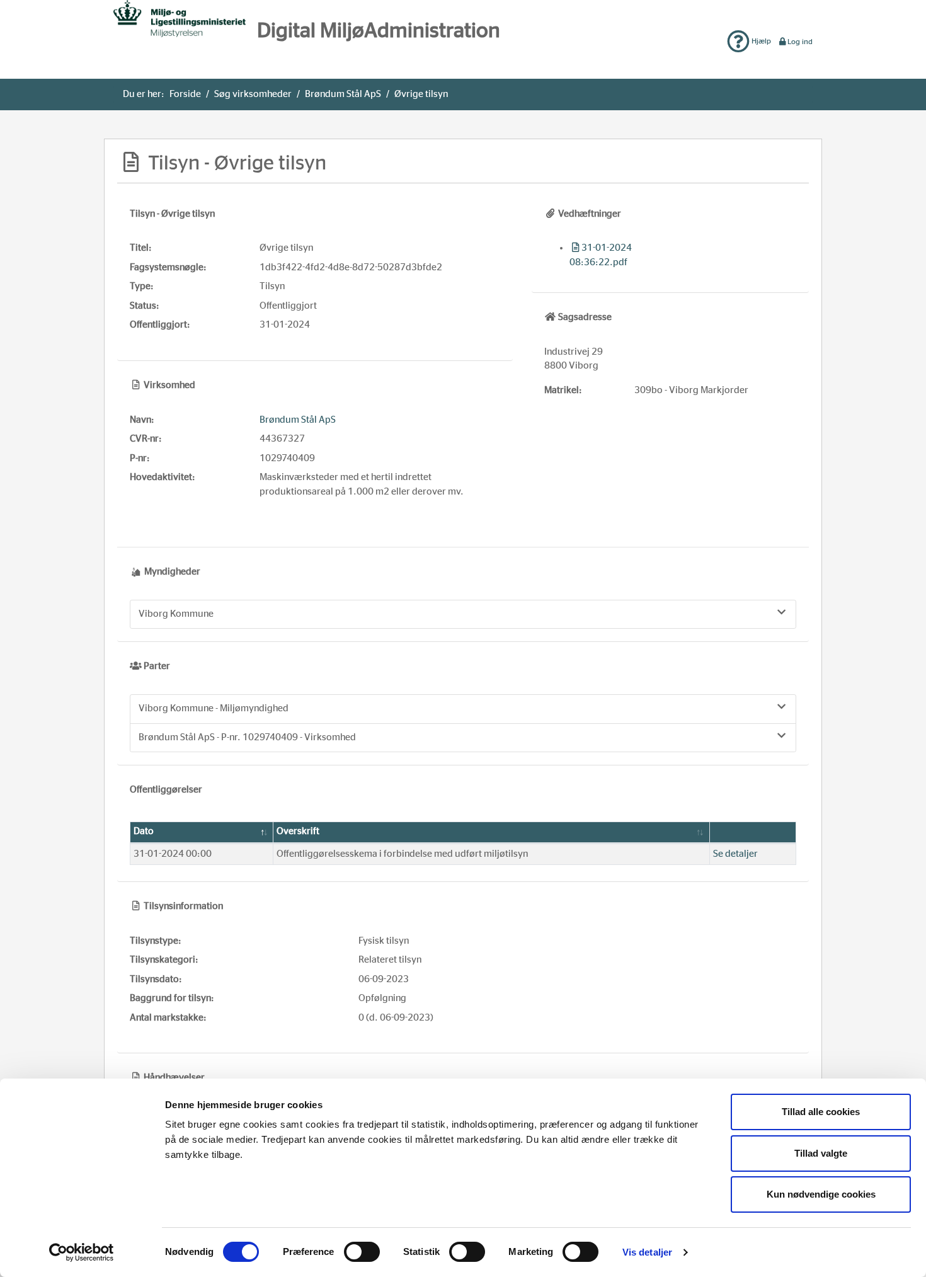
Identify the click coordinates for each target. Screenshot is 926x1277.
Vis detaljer (647, 1252)
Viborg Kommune (176, 614)
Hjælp (760, 41)
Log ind (800, 41)
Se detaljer (735, 854)
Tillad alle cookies (821, 1111)
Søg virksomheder (253, 94)
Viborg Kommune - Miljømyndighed (214, 708)
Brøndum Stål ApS (343, 94)
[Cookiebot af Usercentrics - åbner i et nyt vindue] (81, 1252)
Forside (185, 94)
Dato (144, 831)
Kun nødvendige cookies (821, 1194)
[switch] (362, 1252)
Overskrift (298, 831)
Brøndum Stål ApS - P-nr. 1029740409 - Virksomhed (247, 737)
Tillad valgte (820, 1153)
